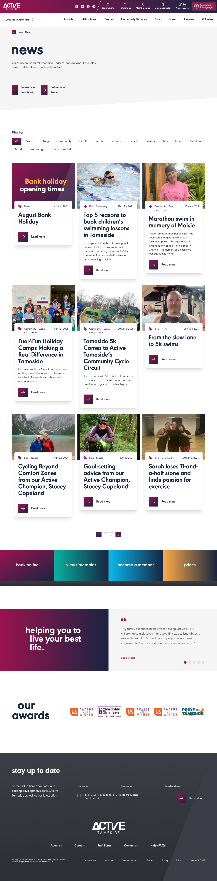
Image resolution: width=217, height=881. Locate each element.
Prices (158, 19)
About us (56, 846)
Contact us (131, 846)
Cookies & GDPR (197, 861)
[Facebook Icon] (76, 6)
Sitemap (150, 861)
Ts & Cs (179, 861)
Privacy (165, 861)
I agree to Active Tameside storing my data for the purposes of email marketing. (111, 797)
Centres (108, 19)
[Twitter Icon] (82, 6)
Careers (189, 19)
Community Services (134, 19)
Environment (108, 861)
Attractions (89, 19)
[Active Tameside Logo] (11, 6)
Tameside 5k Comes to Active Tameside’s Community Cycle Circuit (106, 355)
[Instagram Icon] (88, 6)
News (172, 19)
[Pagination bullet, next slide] (185, 662)
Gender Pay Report (130, 861)
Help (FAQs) (158, 846)
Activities (69, 19)
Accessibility (90, 861)
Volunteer (208, 19)
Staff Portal (104, 846)
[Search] (33, 19)
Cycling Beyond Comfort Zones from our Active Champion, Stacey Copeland (42, 480)
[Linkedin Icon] (93, 6)
